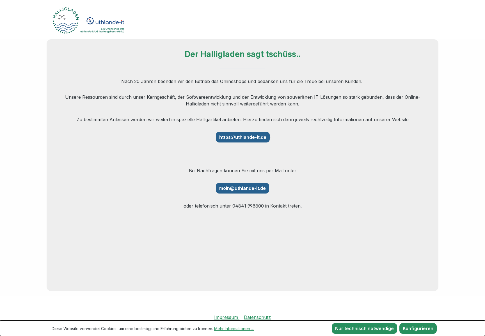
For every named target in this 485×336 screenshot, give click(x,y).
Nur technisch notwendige (364, 328)
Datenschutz (257, 317)
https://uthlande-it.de (242, 137)
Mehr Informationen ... (234, 328)
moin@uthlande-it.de (242, 188)
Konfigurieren (418, 328)
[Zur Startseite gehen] (94, 21)
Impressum (226, 317)
